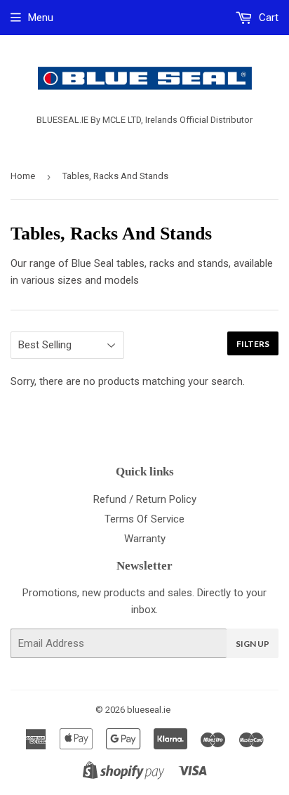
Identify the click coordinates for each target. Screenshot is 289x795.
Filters (252, 344)
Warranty (145, 538)
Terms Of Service (144, 519)
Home (23, 176)
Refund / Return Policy (144, 499)
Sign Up (252, 643)
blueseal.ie (148, 709)
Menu (40, 17)
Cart (267, 17)
